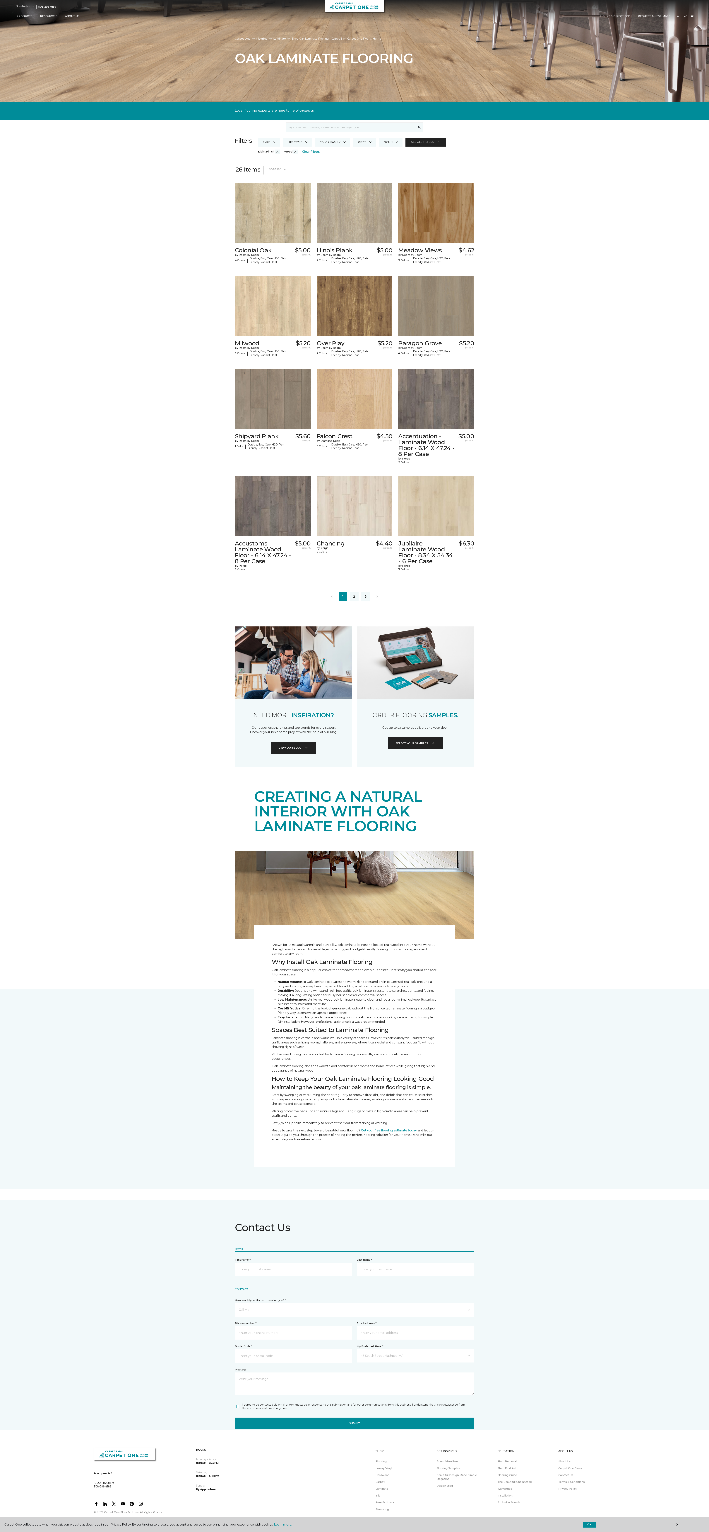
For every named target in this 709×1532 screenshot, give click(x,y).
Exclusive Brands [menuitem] (508, 1502)
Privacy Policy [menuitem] (567, 1488)
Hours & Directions (615, 16)
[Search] (419, 127)
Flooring (261, 38)
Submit (354, 1423)
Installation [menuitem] (505, 1495)
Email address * (366, 1323)
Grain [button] (388, 142)
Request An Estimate (654, 16)
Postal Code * (243, 1346)
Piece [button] (362, 142)
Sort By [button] (275, 169)
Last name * (364, 1259)
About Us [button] (72, 16)
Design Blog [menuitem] (444, 1485)
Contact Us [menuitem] (565, 1475)
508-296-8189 (47, 6)
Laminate (279, 38)
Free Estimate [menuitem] (385, 1502)
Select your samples (411, 743)
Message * (241, 1369)
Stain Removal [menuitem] (507, 1461)
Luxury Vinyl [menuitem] (384, 1468)
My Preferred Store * (370, 1346)
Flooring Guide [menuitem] (507, 1475)
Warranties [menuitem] (504, 1488)
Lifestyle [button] (294, 142)
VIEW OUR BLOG (290, 747)
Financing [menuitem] (382, 1509)
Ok (589, 1524)
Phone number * (245, 1323)
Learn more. (283, 1524)
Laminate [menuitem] (382, 1488)
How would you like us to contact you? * (260, 1300)
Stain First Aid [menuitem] (506, 1468)
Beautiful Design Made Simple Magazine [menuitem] (456, 1477)
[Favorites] (685, 16)
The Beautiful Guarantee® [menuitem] (514, 1482)
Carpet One (242, 38)
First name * (243, 1259)
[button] (678, 16)
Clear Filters (311, 151)
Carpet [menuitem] (380, 1482)
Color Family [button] (330, 142)
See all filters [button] (422, 142)
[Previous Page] (331, 596)
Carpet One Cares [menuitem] (570, 1468)
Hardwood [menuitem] (382, 1475)
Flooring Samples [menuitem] (448, 1468)
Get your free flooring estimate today (389, 1130)
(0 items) (692, 16)
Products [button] (24, 16)
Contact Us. (306, 110)
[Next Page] (377, 596)
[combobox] (351, 127)
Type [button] (266, 142)
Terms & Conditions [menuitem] (571, 1482)
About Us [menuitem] (564, 1461)
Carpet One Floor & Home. (121, 1512)
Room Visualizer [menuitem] (447, 1461)
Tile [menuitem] (378, 1495)
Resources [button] (48, 16)
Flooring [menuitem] (381, 1461)
